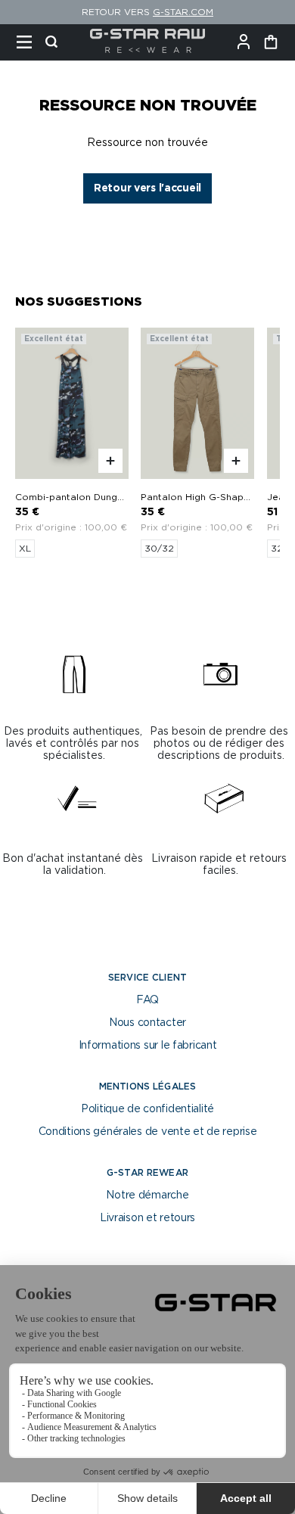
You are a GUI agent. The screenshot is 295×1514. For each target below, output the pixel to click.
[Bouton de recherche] (56, 42)
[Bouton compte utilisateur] (248, 42)
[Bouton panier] (271, 42)
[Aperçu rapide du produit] (110, 461)
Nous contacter (147, 1023)
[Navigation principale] (28, 42)
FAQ (147, 1000)
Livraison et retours (147, 1218)
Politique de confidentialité (147, 1109)
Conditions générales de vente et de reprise (148, 1132)
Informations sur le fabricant (148, 1045)
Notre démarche (147, 1195)
